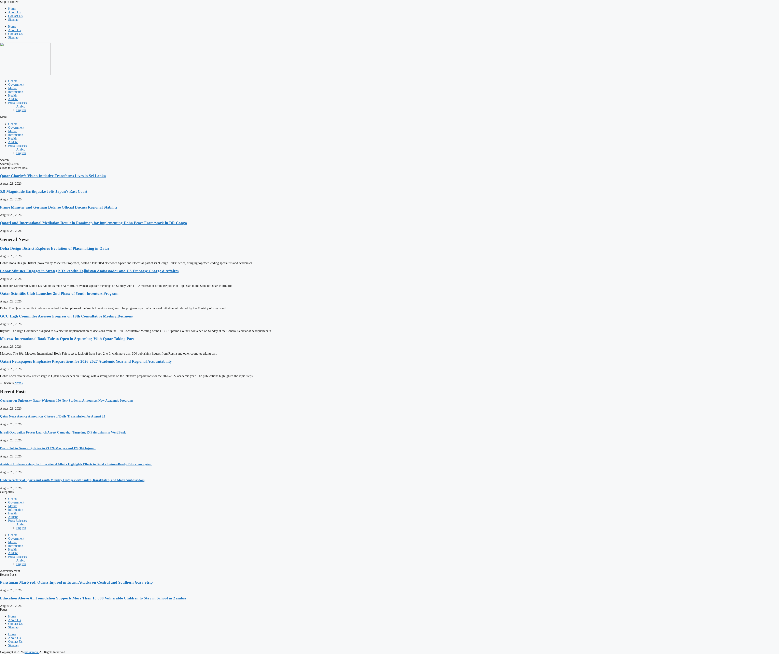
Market (12, 88)
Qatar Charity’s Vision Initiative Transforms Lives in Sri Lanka (53, 176)
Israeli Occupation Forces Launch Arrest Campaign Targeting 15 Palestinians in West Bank (63, 432)
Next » (18, 383)
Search (4, 164)
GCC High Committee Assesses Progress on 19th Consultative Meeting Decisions (66, 316)
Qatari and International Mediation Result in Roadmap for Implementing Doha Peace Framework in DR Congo (93, 223)
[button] (389, 117)
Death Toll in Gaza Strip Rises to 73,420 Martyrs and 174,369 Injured (48, 448)
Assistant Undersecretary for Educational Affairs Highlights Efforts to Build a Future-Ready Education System (76, 464)
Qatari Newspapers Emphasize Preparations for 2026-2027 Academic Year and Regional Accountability (86, 361)
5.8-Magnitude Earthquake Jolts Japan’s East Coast (43, 191)
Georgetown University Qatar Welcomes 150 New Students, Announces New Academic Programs (66, 400)
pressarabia (31, 652)
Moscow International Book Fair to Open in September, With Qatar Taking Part (67, 339)
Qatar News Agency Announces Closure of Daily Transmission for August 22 (52, 416)
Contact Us (15, 16)
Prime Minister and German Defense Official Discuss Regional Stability (59, 207)
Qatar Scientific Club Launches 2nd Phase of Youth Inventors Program (59, 293)
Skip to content (9, 1)
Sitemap (13, 19)
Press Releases (17, 102)
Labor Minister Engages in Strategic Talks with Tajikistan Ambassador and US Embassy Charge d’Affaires (89, 271)
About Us (14, 12)
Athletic (13, 99)
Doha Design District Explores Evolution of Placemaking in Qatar (54, 248)
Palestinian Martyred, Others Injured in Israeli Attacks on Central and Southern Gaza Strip (76, 582)
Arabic (20, 106)
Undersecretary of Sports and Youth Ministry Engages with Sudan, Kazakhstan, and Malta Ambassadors (72, 480)
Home (12, 8)
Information (15, 92)
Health (12, 95)
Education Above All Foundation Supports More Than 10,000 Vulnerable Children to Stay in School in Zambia (93, 598)
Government (16, 84)
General (13, 81)
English (21, 110)
